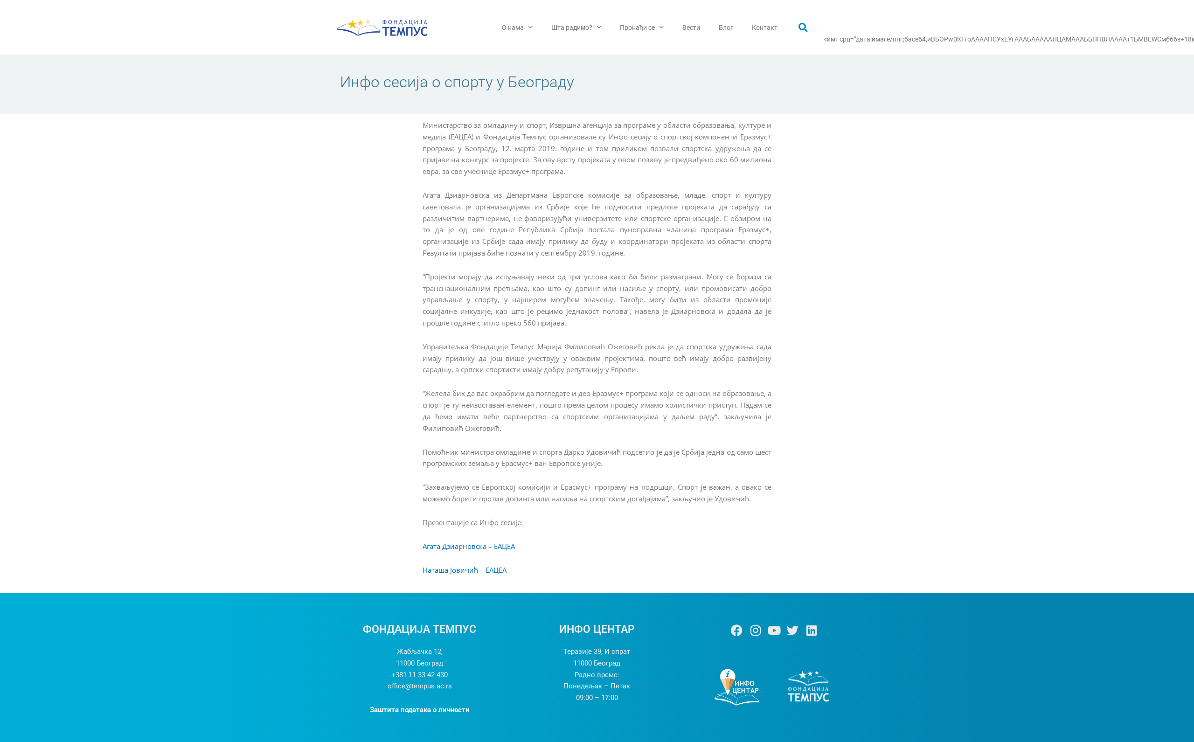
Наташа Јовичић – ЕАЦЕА (465, 570)
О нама (513, 27)
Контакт (764, 27)
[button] (803, 27)
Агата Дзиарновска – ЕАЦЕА (469, 546)
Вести (691, 27)
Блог (726, 27)
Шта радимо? (571, 27)
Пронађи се (637, 27)
